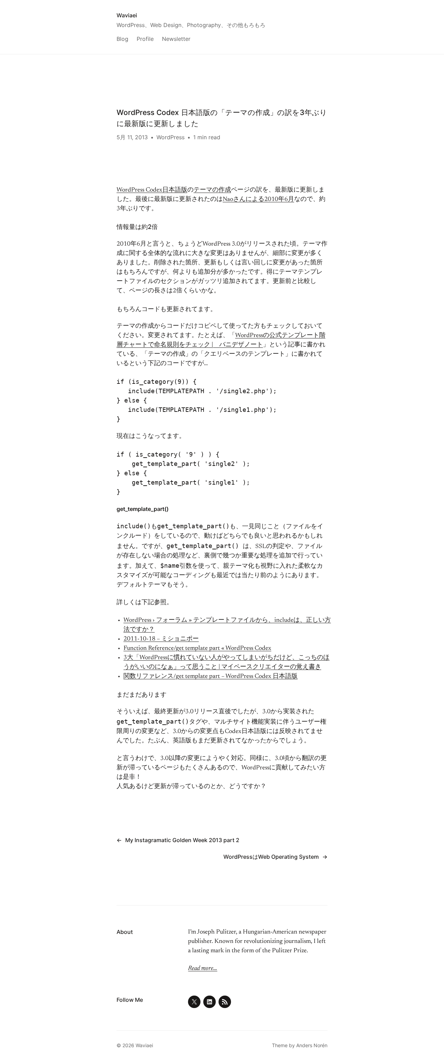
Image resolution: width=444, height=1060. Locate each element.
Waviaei (127, 15)
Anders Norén (311, 1045)
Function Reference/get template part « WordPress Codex (197, 648)
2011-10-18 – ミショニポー (161, 639)
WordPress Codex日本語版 (152, 190)
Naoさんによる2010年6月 (258, 199)
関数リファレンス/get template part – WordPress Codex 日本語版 (210, 676)
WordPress (170, 137)
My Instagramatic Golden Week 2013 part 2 (182, 840)
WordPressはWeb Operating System (271, 856)
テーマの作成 (212, 190)
